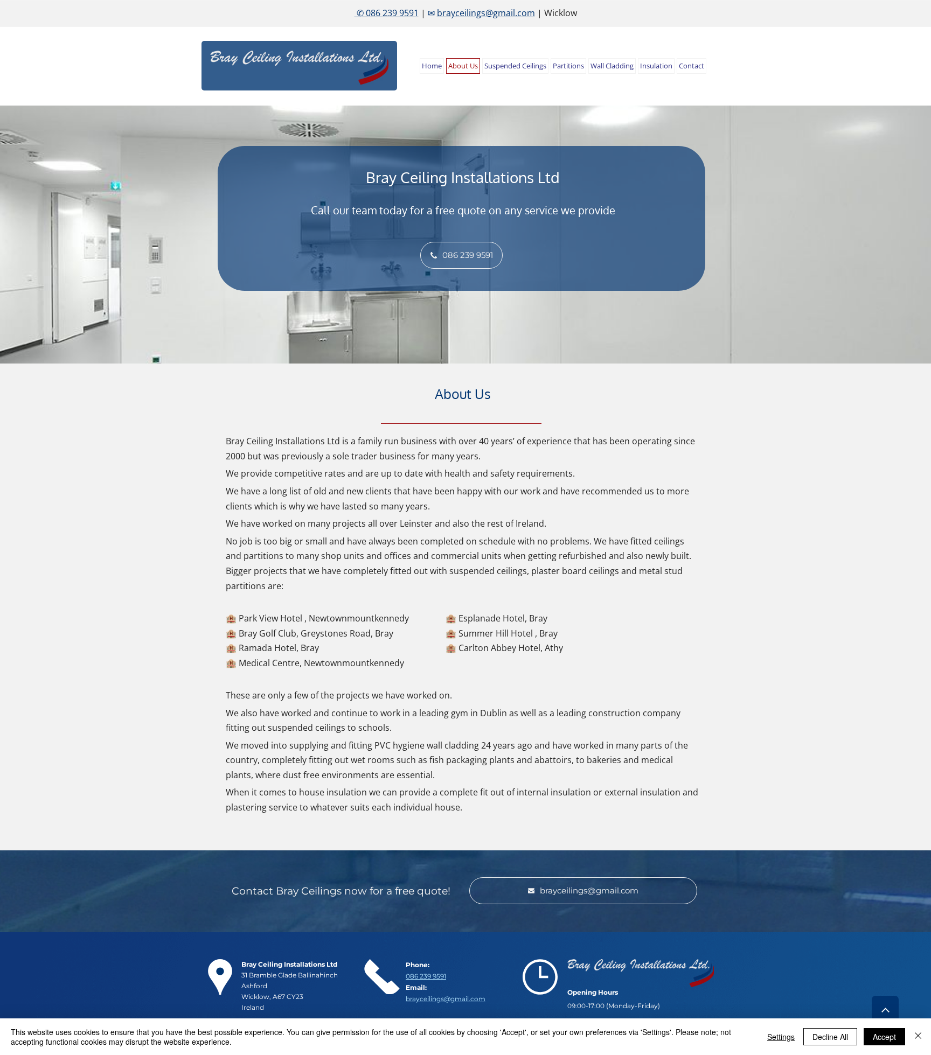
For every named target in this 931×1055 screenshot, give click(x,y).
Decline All (830, 1036)
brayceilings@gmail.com (486, 13)
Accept (884, 1036)
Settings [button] (781, 1036)
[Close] (918, 1036)
